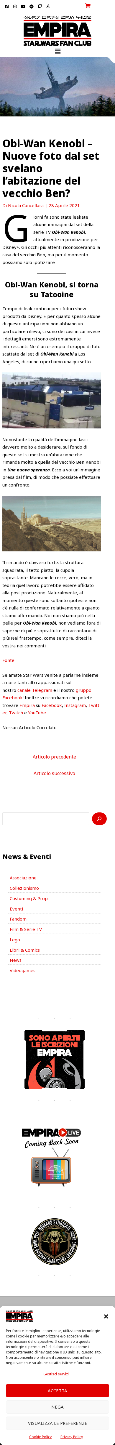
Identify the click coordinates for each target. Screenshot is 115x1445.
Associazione (23, 878)
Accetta (57, 1390)
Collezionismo (24, 888)
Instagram (75, 705)
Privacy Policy (71, 1436)
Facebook (52, 705)
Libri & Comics (25, 950)
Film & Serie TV (26, 929)
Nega (57, 1407)
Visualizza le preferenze (57, 1423)
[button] (106, 1316)
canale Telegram (34, 690)
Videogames (22, 970)
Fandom (18, 919)
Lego (15, 939)
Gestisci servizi (56, 1374)
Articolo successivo (54, 773)
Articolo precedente (54, 756)
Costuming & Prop (29, 898)
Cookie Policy (40, 1436)
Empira (27, 705)
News (16, 960)
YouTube (37, 713)
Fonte (8, 660)
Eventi (16, 909)
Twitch (16, 713)
